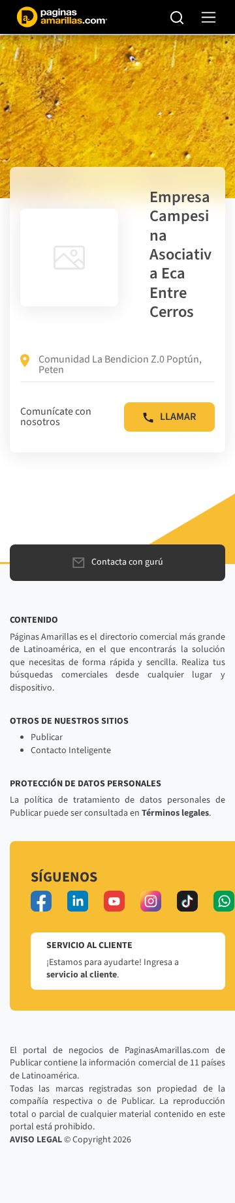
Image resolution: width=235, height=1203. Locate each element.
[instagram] (150, 901)
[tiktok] (187, 901)
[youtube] (114, 901)
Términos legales (175, 813)
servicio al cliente (81, 974)
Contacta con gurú (127, 562)
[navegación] (208, 17)
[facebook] (41, 901)
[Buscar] (177, 17)
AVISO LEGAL (36, 1139)
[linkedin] (77, 901)
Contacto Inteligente (71, 750)
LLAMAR (178, 416)
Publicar (47, 737)
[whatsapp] (223, 901)
